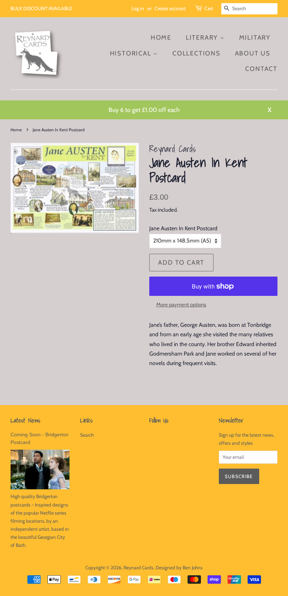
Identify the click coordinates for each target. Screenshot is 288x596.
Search (87, 435)
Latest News (25, 420)
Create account (170, 8)
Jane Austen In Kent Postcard (183, 228)
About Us (252, 53)
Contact (261, 69)
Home (161, 37)
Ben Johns (193, 567)
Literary (203, 37)
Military (254, 37)
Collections (196, 53)
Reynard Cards (138, 567)
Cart (208, 8)
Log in (137, 8)
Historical (131, 53)
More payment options (181, 305)
